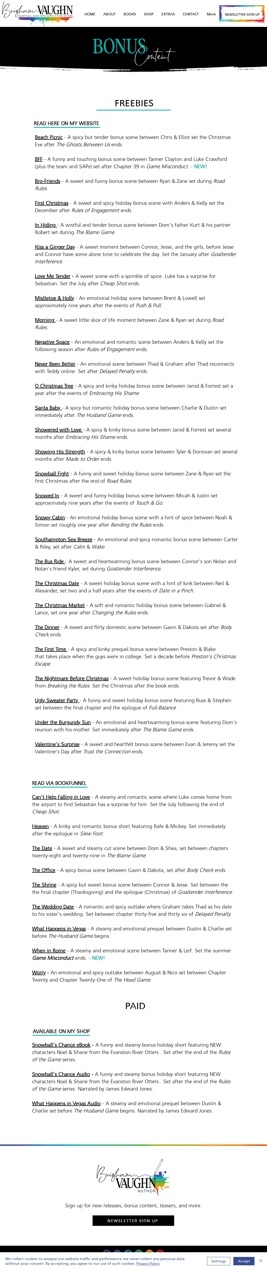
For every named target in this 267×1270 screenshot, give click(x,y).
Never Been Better (55, 364)
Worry (39, 972)
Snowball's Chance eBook (61, 1045)
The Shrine (44, 885)
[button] (168, 14)
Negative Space (52, 342)
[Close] (261, 1261)
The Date (42, 848)
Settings (218, 1261)
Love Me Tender (52, 276)
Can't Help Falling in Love (61, 797)
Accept (244, 1261)
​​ (60, 605)
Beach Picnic (49, 137)
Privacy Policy (148, 1263)
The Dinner (47, 627)
